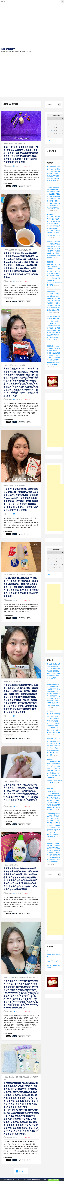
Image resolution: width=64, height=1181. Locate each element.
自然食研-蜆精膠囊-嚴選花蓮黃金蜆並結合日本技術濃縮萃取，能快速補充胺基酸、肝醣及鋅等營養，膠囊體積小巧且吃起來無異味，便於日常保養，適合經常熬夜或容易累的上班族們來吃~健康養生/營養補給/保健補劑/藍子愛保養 (53, 198)
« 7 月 (48, 141)
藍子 (14, 166)
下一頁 (24, 1171)
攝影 (16, 144)
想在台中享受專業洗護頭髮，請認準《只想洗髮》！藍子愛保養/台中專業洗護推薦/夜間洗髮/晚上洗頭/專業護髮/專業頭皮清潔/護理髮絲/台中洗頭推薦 (53, 174)
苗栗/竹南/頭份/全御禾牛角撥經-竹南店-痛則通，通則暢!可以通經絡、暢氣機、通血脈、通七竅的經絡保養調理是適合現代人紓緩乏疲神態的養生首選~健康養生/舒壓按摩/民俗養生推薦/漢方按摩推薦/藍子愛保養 (21, 155)
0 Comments (26, 166)
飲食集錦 (28, 250)
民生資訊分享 (21, 144)
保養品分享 (7, 575)
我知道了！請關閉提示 (53, 1180)
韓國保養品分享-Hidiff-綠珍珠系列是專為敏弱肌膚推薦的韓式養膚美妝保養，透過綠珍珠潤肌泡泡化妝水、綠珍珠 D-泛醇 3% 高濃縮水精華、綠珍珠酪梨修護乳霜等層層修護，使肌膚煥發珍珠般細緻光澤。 (53, 355)
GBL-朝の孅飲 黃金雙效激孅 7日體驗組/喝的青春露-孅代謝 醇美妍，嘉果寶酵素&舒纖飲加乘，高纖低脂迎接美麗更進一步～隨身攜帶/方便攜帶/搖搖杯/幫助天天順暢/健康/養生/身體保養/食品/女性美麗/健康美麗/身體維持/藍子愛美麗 (21, 587)
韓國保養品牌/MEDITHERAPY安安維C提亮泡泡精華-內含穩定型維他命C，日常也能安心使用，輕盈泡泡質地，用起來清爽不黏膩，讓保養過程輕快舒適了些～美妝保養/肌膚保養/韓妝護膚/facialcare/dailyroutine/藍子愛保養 (54, 273)
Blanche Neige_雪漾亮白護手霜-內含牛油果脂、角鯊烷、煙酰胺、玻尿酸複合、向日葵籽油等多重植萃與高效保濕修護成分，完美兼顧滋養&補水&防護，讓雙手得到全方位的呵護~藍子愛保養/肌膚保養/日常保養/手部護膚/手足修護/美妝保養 (53, 328)
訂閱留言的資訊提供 (52, 961)
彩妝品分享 (23, 977)
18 (51, 130)
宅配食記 (12, 575)
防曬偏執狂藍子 (8, 49)
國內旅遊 (11, 144)
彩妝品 (18, 977)
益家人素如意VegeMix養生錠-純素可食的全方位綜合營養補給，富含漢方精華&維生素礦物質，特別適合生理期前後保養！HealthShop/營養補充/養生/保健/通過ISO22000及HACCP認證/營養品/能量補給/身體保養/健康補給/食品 (21, 793)
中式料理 (6, 250)
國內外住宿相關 (13, 1077)
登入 (48, 950)
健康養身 (6, 144)
